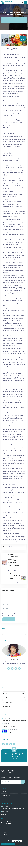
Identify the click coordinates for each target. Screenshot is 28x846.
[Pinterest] (11, 546)
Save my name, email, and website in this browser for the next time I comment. (13, 614)
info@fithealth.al (14, 758)
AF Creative (16, 843)
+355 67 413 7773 (15, 756)
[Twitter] (9, 546)
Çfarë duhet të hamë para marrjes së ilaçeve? (14, 720)
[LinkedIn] (13, 546)
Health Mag (4, 799)
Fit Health (7, 48)
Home (13, 19)
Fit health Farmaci (6, 795)
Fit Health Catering (6, 791)
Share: (5, 546)
